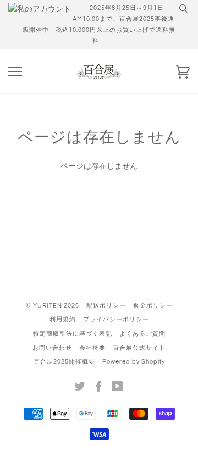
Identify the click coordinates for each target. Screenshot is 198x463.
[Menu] (15, 72)
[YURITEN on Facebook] (99, 389)
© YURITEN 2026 (52, 306)
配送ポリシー (106, 306)
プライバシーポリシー (116, 319)
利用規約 (63, 319)
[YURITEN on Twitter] (80, 389)
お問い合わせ (52, 348)
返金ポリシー (153, 306)
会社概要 (92, 348)
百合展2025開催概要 (64, 362)
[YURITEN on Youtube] (118, 389)
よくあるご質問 (142, 334)
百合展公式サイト (139, 348)
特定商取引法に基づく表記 (72, 334)
